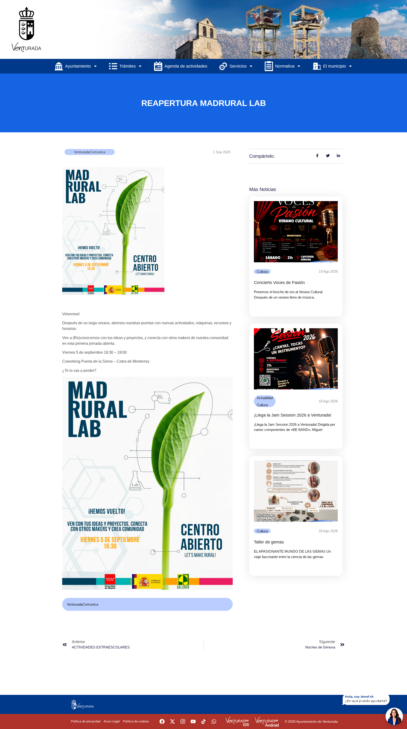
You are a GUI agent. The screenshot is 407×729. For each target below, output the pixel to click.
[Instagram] (183, 721)
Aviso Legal (112, 721)
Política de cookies (136, 721)
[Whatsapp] (214, 721)
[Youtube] (193, 721)
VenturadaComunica (89, 152)
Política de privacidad (85, 721)
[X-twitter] (172, 721)
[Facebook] (162, 721)
